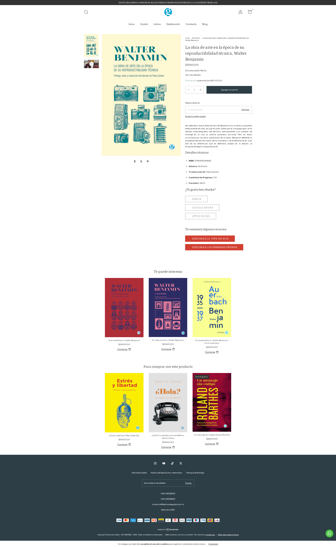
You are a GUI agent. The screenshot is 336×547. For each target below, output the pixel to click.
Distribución (173, 24)
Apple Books (201, 216)
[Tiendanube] (168, 529)
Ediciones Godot (139, 472)
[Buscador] (87, 12)
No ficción (196, 38)
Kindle (197, 199)
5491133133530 (168, 493)
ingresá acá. (210, 535)
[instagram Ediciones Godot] (155, 463)
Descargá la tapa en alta (210, 238)
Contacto (191, 24)
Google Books (202, 207)
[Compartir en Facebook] (135, 161)
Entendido (213, 544)
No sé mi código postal (195, 116)
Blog (205, 24)
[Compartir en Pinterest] (147, 161)
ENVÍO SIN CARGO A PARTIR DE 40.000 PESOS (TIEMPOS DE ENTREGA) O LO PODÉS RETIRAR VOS (168, 2)
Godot (144, 24)
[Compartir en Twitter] (141, 161)
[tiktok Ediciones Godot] (172, 463)
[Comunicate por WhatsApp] (329, 533)
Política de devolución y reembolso (166, 472)
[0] (248, 13)
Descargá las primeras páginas (214, 247)
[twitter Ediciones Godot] (180, 463)
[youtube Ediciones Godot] (163, 463)
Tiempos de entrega (195, 472)
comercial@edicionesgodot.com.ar (168, 504)
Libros (157, 24)
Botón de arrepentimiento (228, 535)
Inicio (132, 24)
